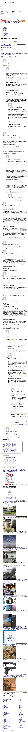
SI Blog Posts (6, 455)
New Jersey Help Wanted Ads (9, 450)
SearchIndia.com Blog (9, 730)
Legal (20, 699)
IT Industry (5, 728)
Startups (20, 719)
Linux (20, 700)
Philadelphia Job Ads (7, 448)
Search (4, 3)
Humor (4, 724)
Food (4, 717)
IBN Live (18, 146)
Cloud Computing (7, 710)
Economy (5, 714)
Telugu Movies (22, 722)
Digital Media (6, 713)
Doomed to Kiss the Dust (21, 610)
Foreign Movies (6, 718)
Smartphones (21, 717)
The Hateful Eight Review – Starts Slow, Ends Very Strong (15, 563)
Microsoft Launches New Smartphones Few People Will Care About (15, 627)
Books (4, 706)
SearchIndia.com (5, 41)
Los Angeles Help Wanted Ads (9, 445)
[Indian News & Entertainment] (13, 24)
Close (2, 14)
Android (5, 701)
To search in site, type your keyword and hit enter (11, 11)
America (5, 700)
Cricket (4, 711)
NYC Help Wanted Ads (8, 443)
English (4, 715)
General (4, 720)
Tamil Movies (22, 721)
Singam (21, 424)
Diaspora (5, 712)
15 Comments (19, 41)
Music (20, 705)
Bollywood (5, 705)
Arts (4, 702)
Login (19, 437)
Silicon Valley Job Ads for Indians (10, 449)
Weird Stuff (21, 727)
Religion (21, 713)
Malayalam (21, 702)
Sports (20, 718)
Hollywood (5, 722)
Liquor (20, 701)
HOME (4, 27)
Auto (4, 704)
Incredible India (6, 726)
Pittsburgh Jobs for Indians (8, 446)
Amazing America (7, 699)
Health (4, 721)
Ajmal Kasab (12, 95)
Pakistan (20, 707)
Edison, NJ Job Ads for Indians (9, 444)
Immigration (5, 725)
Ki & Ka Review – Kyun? (21, 531)
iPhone (4, 727)
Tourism (20, 725)
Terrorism (21, 724)
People (20, 708)
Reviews (21, 714)
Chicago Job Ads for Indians (9, 451)
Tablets (20, 720)
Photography (21, 710)
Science (20, 715)
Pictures (20, 711)
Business (5, 708)
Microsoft (21, 704)
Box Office (5, 707)
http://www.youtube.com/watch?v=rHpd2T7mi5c (15, 121)
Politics (20, 712)
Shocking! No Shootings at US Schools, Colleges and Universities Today (15, 675)
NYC (20, 706)
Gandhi (4, 719)
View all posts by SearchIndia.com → (8, 54)
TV (19, 726)
